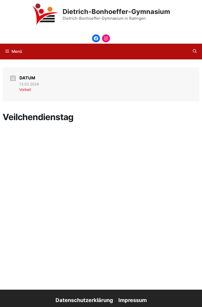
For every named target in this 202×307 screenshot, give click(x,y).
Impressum (132, 300)
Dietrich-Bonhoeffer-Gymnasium (116, 12)
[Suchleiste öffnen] (195, 51)
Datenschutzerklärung (84, 300)
